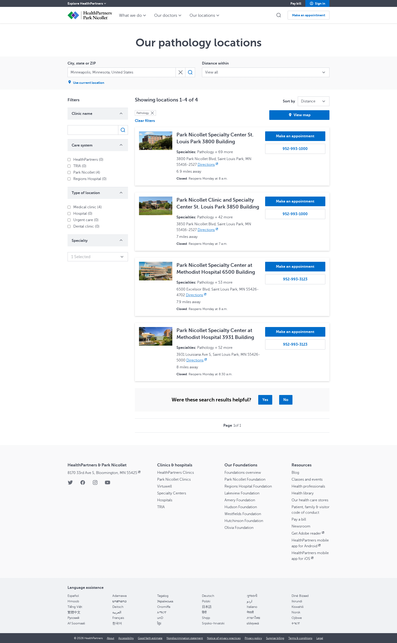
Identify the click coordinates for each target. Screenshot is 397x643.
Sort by (289, 101)
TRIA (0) (79, 166)
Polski (206, 601)
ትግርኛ (296, 623)
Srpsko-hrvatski (213, 623)
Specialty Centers (171, 493)
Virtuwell (164, 486)
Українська (165, 601)
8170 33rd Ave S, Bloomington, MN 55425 (102, 473)
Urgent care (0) (86, 220)
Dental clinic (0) (86, 226)
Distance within (215, 63)
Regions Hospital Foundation (248, 486)
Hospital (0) (82, 214)
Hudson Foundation (240, 507)
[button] (317, 3)
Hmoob (73, 601)
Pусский (73, 618)
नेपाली (250, 612)
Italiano (252, 607)
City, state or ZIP (82, 63)
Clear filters (145, 121)
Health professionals (308, 486)
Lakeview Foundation (241, 493)
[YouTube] (107, 484)
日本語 (207, 607)
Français (118, 618)
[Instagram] (95, 484)
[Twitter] (70, 484)
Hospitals (164, 500)
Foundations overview (242, 473)
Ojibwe (297, 618)
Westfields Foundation (242, 514)
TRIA (161, 507)
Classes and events (307, 479)
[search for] (190, 72)
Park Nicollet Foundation (244, 479)
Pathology (142, 113)
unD (160, 618)
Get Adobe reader (306, 533)
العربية (116, 612)
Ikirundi (297, 601)
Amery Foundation (239, 500)
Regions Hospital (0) (90, 179)
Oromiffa (163, 607)
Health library (303, 493)
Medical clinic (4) (87, 207)
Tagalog (162, 596)
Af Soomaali (76, 623)
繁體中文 (74, 612)
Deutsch (208, 596)
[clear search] (180, 72)
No (285, 400)
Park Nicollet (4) (86, 172)
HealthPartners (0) (88, 160)
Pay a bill (299, 519)
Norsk (296, 612)
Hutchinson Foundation (243, 521)
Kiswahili (297, 607)
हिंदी (204, 612)
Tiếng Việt (75, 607)
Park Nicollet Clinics (174, 479)
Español (73, 596)
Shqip (206, 618)
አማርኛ (161, 612)
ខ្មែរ (159, 623)
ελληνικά (253, 623)
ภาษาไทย (253, 618)
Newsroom (301, 526)
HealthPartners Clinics (175, 473)
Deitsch (117, 607)
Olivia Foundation (238, 528)
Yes (265, 400)
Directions (206, 165)
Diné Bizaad (300, 596)
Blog (295, 473)
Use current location (88, 83)
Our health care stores (310, 500)
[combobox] (122, 72)
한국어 (117, 623)
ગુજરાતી (252, 596)
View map (302, 115)
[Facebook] (82, 484)
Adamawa (119, 596)
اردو (249, 601)
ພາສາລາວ (119, 601)
